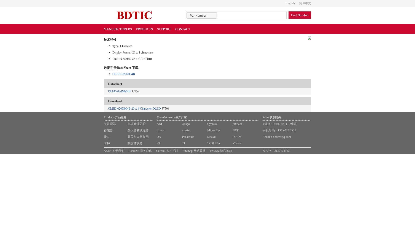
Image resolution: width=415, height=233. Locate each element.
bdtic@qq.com (282, 137)
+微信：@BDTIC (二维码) (280, 124)
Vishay (237, 143)
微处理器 (110, 124)
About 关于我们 (114, 151)
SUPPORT (164, 29)
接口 (107, 137)
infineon (238, 124)
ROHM (237, 137)
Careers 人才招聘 (167, 151)
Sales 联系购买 (272, 117)
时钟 (107, 143)
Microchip (213, 130)
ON (159, 137)
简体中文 (305, 3)
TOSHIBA (213, 143)
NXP (236, 130)
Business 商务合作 (140, 151)
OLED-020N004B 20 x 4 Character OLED (134, 108)
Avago (186, 124)
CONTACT (182, 29)
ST (158, 143)
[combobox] (202, 15)
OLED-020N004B (123, 74)
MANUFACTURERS (118, 29)
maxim (186, 130)
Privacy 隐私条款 (221, 151)
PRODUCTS (144, 29)
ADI (159, 124)
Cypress (212, 124)
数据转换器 (135, 143)
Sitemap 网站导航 (194, 151)
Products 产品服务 (115, 117)
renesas (211, 137)
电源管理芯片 (137, 124)
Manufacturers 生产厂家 (172, 117)
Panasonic (188, 137)
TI (183, 143)
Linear (161, 130)
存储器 (108, 130)
